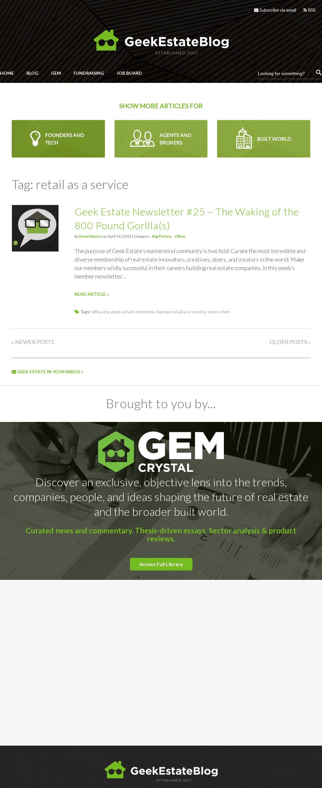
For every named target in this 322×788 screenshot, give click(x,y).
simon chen (219, 311)
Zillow (180, 236)
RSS (311, 10)
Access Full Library (161, 564)
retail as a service (189, 311)
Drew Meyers (90, 236)
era (106, 311)
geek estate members (132, 311)
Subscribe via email (277, 10)
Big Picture (161, 236)
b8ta (96, 311)
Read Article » (92, 294)
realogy (163, 311)
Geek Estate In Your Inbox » (49, 371)
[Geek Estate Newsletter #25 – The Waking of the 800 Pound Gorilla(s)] (35, 249)
